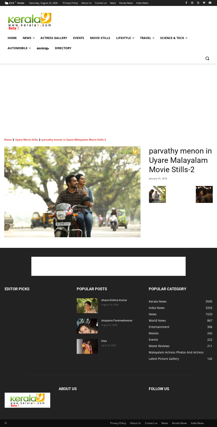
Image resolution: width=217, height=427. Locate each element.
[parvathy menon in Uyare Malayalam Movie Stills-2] (72, 191)
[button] (207, 58)
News (164, 423)
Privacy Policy (118, 423)
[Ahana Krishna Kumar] (87, 305)
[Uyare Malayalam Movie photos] (204, 202)
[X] (198, 3)
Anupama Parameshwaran (116, 320)
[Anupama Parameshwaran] (87, 326)
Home (8, 139)
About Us (135, 423)
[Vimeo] (204, 3)
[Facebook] (186, 3)
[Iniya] (87, 346)
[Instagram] (192, 3)
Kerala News (179, 423)
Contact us (151, 423)
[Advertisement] (104, 21)
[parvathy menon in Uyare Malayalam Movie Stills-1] (157, 202)
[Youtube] (209, 3)
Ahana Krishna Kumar (114, 300)
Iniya (104, 340)
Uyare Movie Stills (26, 139)
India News (197, 423)
